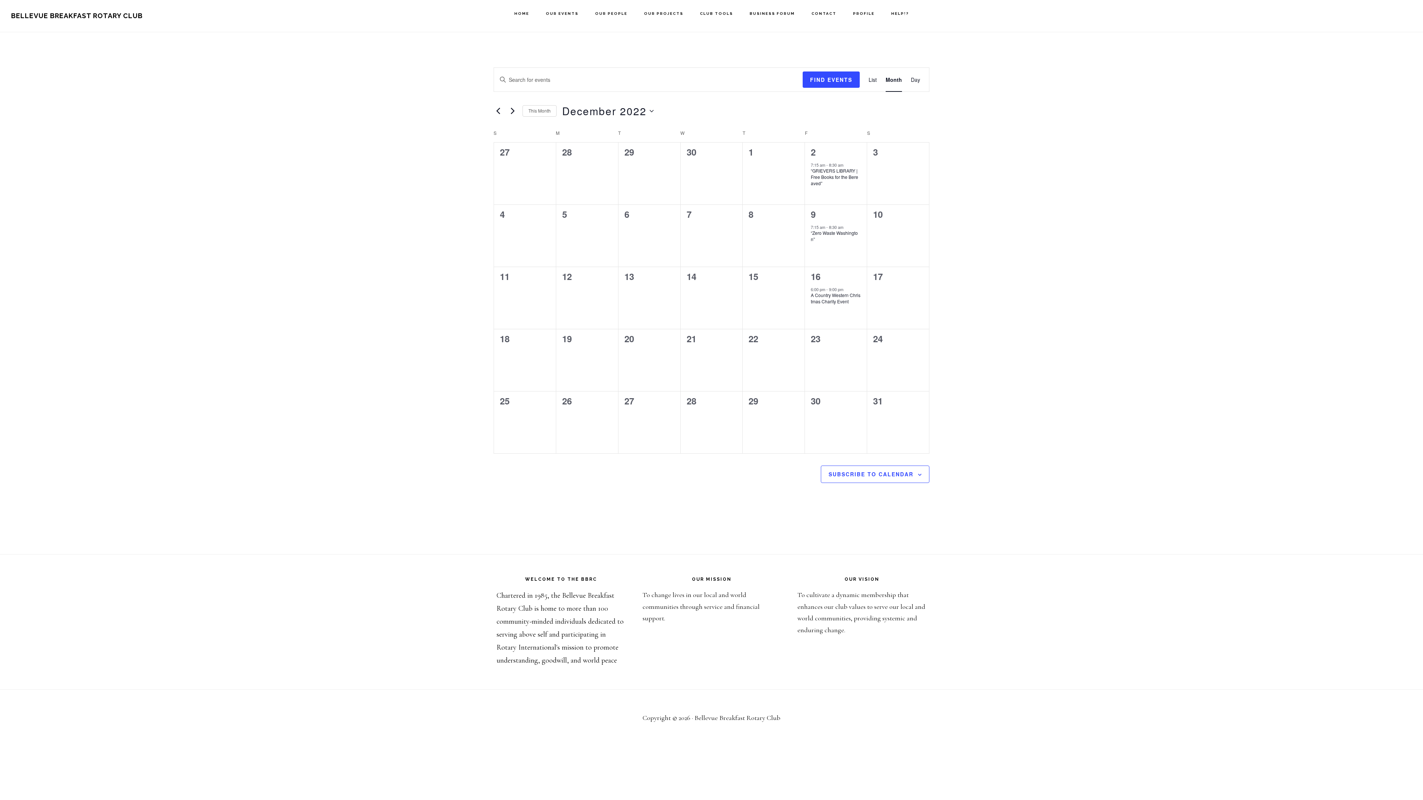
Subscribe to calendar (871, 474)
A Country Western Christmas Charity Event (835, 298)
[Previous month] (498, 111)
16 (815, 276)
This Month (539, 110)
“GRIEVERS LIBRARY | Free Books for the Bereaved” (834, 176)
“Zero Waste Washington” (834, 236)
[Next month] (512, 111)
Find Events (831, 79)
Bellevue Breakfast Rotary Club (77, 16)
